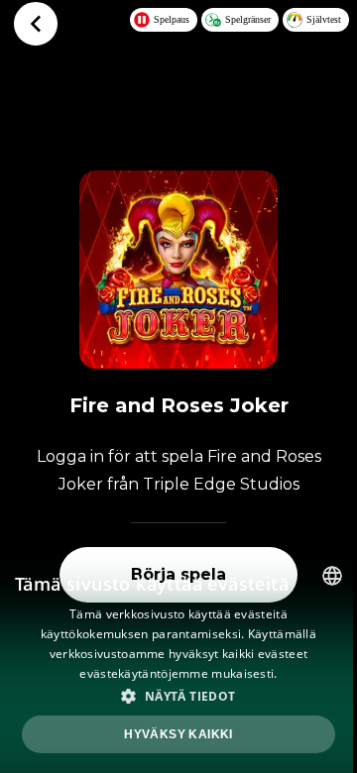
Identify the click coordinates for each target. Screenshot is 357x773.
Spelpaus (171, 19)
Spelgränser (248, 19)
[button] (178, 696)
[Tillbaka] (36, 24)
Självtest (323, 19)
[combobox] (332, 576)
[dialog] (178, 662)
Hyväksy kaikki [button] (178, 734)
